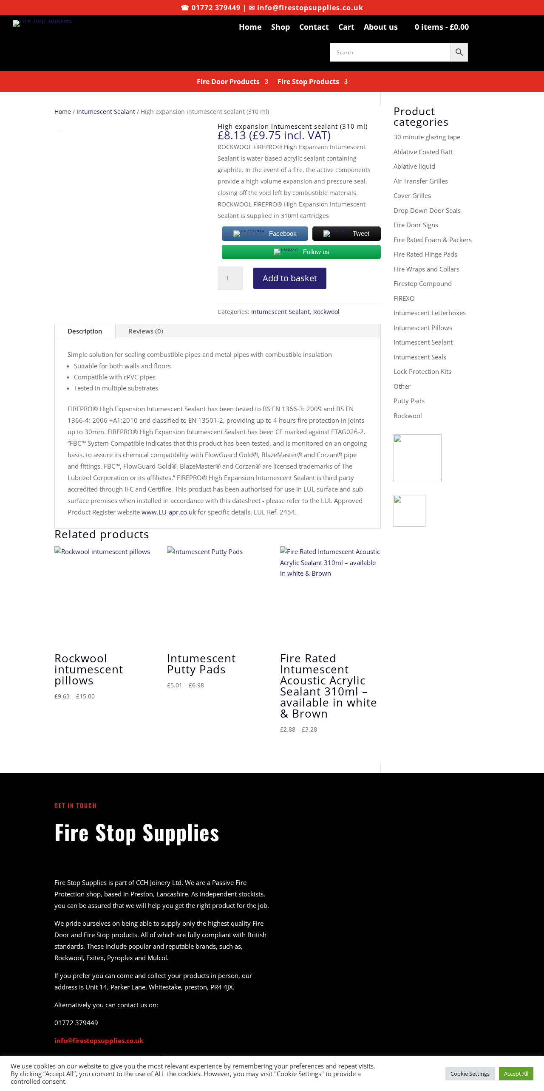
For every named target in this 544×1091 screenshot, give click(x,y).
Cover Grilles (412, 195)
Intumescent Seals (420, 357)
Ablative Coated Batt (423, 151)
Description (85, 331)
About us (381, 27)
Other (402, 386)
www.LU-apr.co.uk (169, 512)
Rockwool (326, 312)
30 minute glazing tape (427, 137)
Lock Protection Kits (422, 371)
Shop (280, 27)
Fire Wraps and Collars (426, 269)
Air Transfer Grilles (421, 181)
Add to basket (290, 278)
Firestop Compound (423, 283)
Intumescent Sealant (105, 111)
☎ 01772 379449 (211, 7)
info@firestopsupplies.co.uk (310, 7)
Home (250, 27)
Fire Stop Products (308, 82)
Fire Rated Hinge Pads (425, 254)
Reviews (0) (145, 331)
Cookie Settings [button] (470, 1073)
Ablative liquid (414, 166)
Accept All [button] (516, 1073)
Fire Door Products (228, 82)
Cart (346, 27)
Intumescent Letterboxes (430, 312)
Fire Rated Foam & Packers (433, 239)
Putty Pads (409, 400)
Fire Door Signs (416, 224)
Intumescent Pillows (423, 327)
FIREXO (404, 298)
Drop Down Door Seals (427, 210)
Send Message (437, 1006)
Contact (314, 27)
